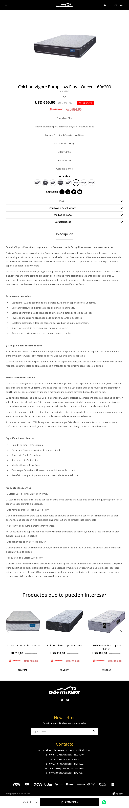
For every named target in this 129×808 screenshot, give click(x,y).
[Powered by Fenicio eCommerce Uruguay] (118, 793)
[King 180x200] (83, 182)
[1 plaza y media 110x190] (53, 182)
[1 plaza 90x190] (45, 182)
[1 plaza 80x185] (37, 182)
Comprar (71, 802)
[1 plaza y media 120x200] (68, 182)
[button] (105, 5)
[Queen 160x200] (76, 182)
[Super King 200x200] (91, 182)
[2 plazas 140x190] (60, 182)
